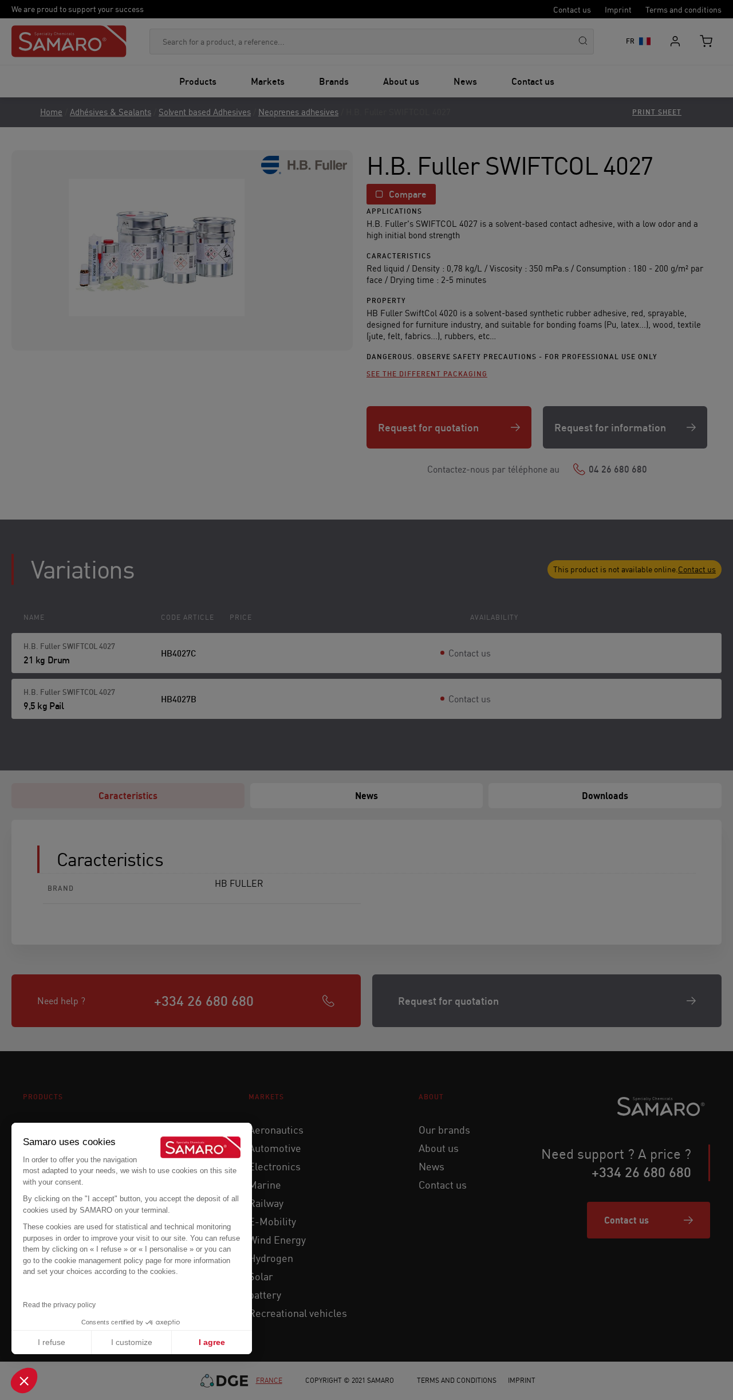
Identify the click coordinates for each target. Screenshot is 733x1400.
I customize (131, 1342)
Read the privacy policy (59, 1305)
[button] (24, 1380)
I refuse (51, 1342)
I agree (212, 1342)
